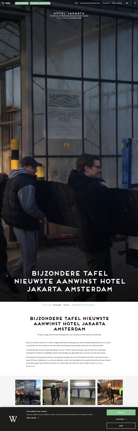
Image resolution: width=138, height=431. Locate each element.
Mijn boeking (117, 3)
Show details (31, 418)
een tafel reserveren (40, 3)
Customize (120, 419)
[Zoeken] (135, 3)
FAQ (76, 3)
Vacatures (106, 3)
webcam (31, 366)
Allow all (121, 412)
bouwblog (99, 363)
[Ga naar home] (69, 15)
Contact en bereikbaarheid (90, 3)
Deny (121, 426)
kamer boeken (22, 3)
